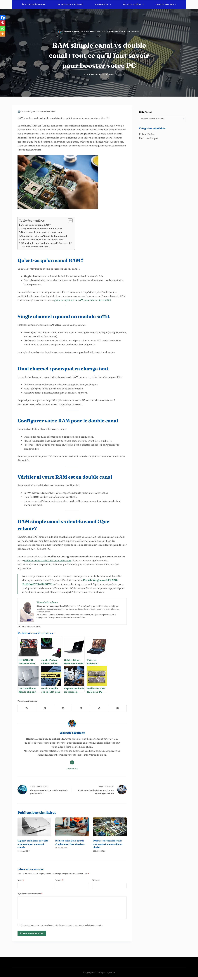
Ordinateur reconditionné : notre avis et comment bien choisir (107, 843)
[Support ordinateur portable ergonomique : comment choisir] (34, 826)
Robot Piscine (165, 4)
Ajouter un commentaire (30, 893)
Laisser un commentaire (31, 933)
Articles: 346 (72, 769)
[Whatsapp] (2, 28)
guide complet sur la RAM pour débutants (47, 560)
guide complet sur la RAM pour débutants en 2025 (82, 300)
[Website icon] (72, 762)
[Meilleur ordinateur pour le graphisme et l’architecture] (72, 826)
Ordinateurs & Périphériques (125, 32)
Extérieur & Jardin (70, 4)
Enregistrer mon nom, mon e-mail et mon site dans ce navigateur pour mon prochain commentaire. (62, 925)
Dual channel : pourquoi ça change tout (41, 232)
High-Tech (101, 4)
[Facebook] (2, 17)
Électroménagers (33, 4)
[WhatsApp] (99, 708)
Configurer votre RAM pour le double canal (44, 236)
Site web (96, 880)
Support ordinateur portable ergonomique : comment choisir (33, 843)
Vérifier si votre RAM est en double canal (42, 239)
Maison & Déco (132, 4)
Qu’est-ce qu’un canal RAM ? (36, 224)
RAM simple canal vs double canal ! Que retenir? (46, 243)
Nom (21, 880)
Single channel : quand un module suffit (41, 228)
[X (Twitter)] (45, 708)
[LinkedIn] (81, 708)
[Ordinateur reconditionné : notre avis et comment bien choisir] (110, 826)
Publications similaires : (37, 246)
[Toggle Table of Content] (69, 220)
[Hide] (1, 39)
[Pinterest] (2, 23)
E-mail (59, 880)
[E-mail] (117, 708)
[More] (2, 34)
